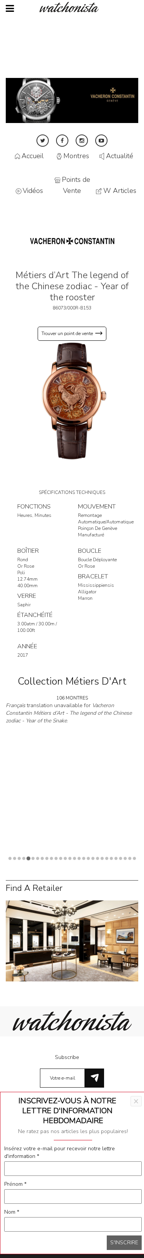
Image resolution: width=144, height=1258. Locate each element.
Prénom (15, 1184)
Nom (11, 1212)
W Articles (119, 190)
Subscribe (67, 1057)
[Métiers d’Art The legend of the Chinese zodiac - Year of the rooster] (72, 400)
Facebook (62, 140)
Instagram (82, 140)
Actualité (119, 156)
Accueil (33, 156)
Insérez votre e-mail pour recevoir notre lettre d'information (59, 1152)
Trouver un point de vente (67, 333)
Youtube (101, 140)
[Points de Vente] (72, 940)
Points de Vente (76, 185)
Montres (76, 156)
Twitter (42, 140)
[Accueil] (72, 7)
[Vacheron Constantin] (72, 240)
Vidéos (33, 190)
